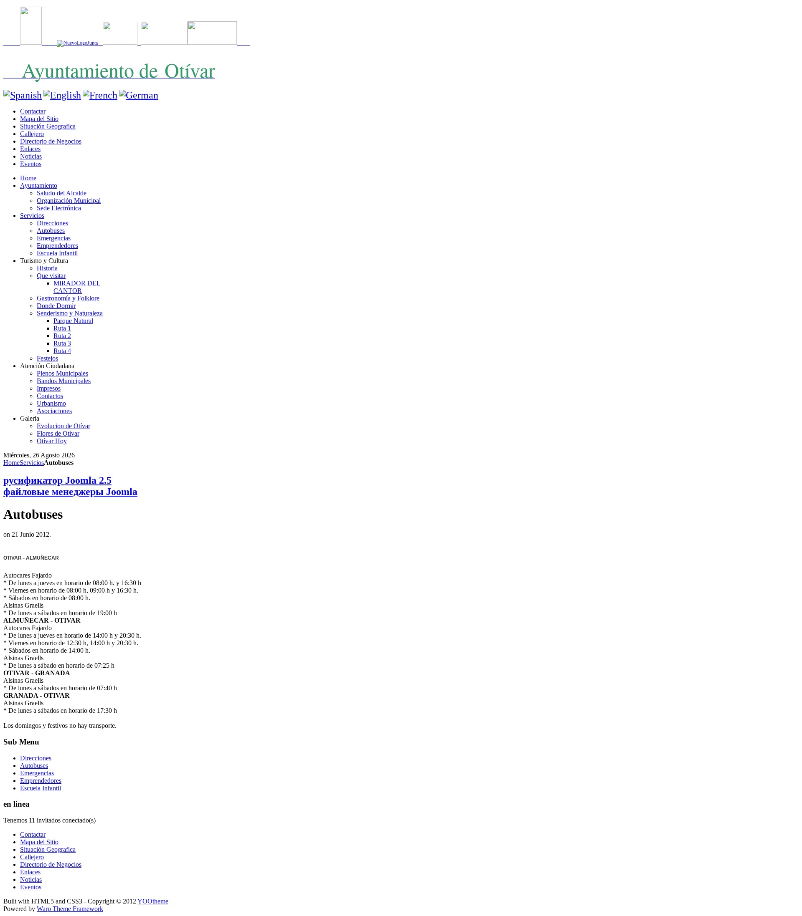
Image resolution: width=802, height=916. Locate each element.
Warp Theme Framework (70, 908)
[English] (62, 95)
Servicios (32, 462)
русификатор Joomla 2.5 (57, 480)
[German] (138, 95)
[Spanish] (22, 95)
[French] (100, 95)
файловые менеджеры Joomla (70, 491)
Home (11, 462)
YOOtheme (152, 901)
